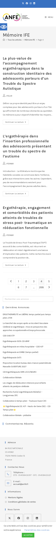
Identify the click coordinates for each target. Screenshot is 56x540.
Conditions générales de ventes (22, 502)
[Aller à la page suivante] (49, 287)
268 (41, 287)
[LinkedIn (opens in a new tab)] (33, 3)
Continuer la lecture (17, 121)
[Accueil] (4, 40)
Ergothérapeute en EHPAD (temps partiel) (20, 352)
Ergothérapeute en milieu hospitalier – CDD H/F (23, 347)
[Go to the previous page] (11, 281)
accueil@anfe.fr (20, 484)
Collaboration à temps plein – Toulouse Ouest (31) (24, 401)
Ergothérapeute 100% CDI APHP (16, 341)
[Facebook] (19, 518)
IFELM (9, 96)
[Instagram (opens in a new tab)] (30, 3)
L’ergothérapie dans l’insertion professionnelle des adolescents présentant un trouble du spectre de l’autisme (27, 146)
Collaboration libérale (12, 377)
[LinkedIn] (37, 518)
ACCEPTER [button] (28, 535)
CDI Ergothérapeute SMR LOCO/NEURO (19, 372)
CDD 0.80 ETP (8, 336)
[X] (10, 518)
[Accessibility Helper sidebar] (3, 26)
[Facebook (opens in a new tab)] (27, 3)
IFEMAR (10, 163)
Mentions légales (15, 497)
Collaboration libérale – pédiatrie (17, 415)
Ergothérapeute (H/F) (12, 357)
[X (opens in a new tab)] (23, 3)
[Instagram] (28, 518)
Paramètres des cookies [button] (36, 530)
